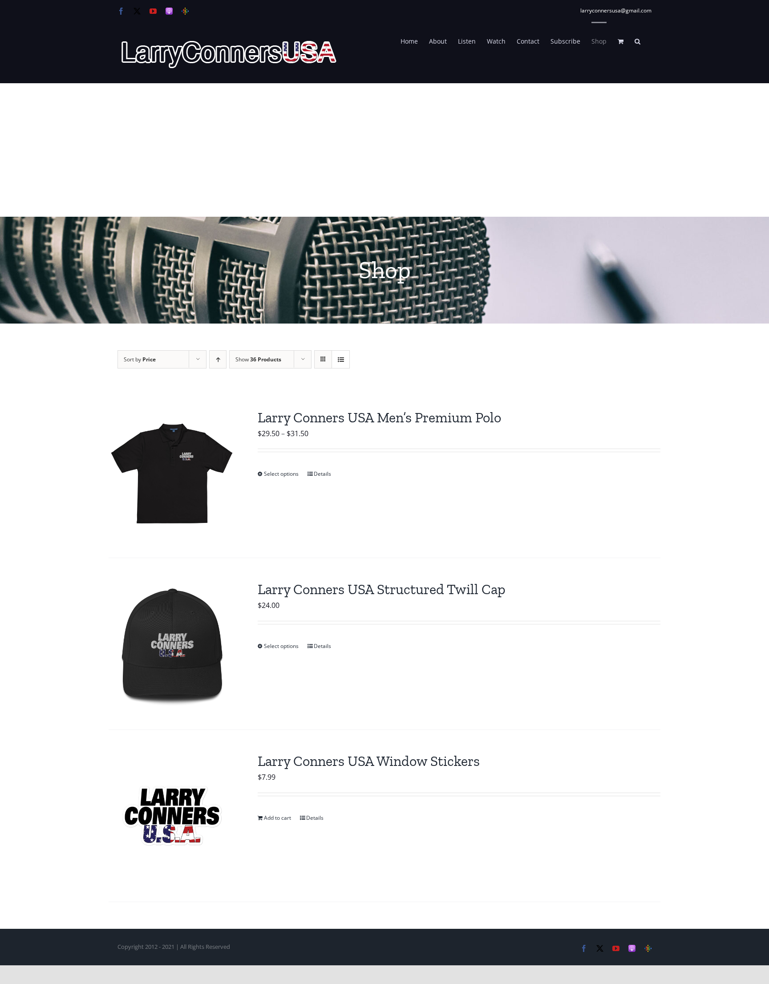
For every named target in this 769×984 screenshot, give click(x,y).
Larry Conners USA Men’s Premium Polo (379, 417)
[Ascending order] (218, 359)
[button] (637, 40)
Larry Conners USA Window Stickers (369, 761)
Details (322, 474)
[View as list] (340, 359)
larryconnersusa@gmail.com (616, 10)
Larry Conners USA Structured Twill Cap (382, 589)
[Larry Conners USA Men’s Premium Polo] (172, 472)
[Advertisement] (384, 150)
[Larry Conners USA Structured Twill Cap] (172, 643)
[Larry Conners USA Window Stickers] (172, 815)
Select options (281, 474)
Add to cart (277, 818)
